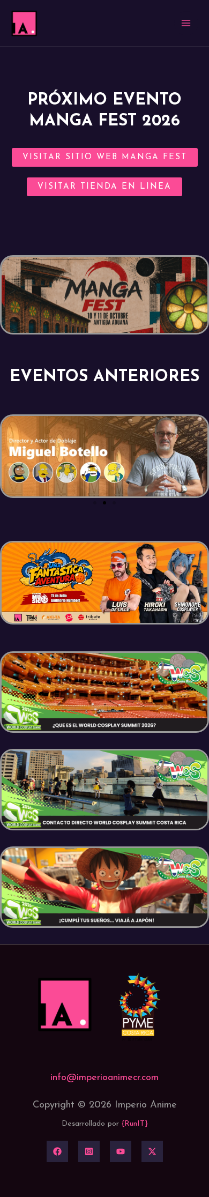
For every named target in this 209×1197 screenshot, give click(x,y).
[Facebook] (57, 1151)
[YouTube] (120, 1151)
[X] (152, 1151)
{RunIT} (135, 1124)
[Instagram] (89, 1151)
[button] (94, 502)
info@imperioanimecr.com (104, 1078)
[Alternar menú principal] (186, 23)
